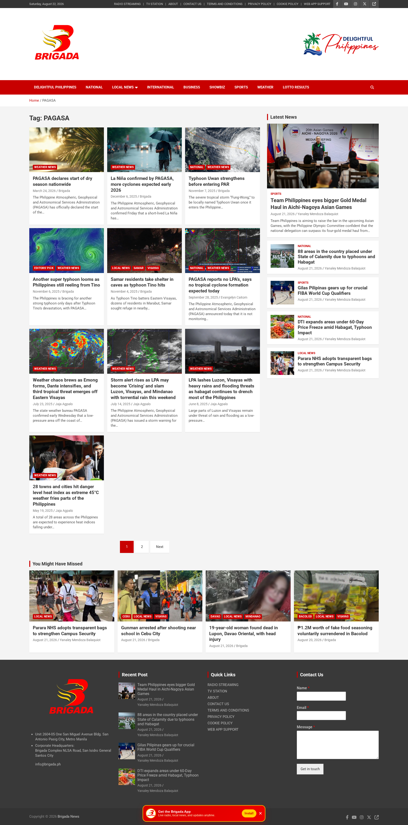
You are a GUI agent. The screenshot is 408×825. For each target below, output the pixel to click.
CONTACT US (192, 4)
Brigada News (68, 816)
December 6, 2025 (124, 196)
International (160, 87)
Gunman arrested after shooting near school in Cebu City (158, 630)
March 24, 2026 (44, 191)
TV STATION (154, 4)
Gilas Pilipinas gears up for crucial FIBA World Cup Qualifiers (332, 290)
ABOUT (173, 4)
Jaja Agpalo (64, 404)
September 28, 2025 (203, 297)
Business (191, 87)
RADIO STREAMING (127, 4)
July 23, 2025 (42, 404)
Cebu (126, 616)
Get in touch (310, 769)
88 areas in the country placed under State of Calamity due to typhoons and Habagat (336, 257)
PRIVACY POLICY (259, 4)
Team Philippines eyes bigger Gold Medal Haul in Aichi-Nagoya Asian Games (166, 689)
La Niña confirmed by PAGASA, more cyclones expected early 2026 (142, 184)
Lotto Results (296, 87)
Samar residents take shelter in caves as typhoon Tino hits (142, 282)
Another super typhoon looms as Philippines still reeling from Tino (66, 282)
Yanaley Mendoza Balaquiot (318, 214)
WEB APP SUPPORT (317, 4)
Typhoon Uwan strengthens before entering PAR (217, 181)
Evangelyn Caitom (234, 297)
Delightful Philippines (55, 87)
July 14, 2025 (120, 404)
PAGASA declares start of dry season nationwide (62, 181)
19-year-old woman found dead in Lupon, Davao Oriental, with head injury (243, 633)
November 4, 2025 (124, 291)
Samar (139, 268)
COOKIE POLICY (287, 4)
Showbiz (217, 87)
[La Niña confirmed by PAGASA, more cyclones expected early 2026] (144, 149)
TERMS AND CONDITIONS (224, 4)
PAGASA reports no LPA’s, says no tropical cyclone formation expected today (220, 285)
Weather (265, 87)
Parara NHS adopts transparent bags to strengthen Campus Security (335, 361)
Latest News (283, 117)
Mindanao (253, 616)
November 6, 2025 (46, 291)
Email (303, 707)
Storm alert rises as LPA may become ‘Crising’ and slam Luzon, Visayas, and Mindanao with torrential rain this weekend (143, 388)
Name (303, 688)
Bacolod (305, 616)
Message (306, 727)
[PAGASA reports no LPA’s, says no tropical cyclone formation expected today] (222, 250)
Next (159, 547)
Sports (241, 87)
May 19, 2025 (43, 510)
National (94, 87)
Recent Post (135, 674)
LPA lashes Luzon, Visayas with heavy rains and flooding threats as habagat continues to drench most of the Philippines (221, 388)
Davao (215, 616)
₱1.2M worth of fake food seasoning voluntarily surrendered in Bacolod (335, 630)
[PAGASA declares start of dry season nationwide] (66, 149)
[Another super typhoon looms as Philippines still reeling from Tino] (66, 250)
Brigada (64, 191)
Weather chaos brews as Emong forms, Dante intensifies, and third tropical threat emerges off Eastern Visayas (65, 388)
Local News (123, 87)
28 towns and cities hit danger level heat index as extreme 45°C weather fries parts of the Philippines (66, 495)
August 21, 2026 (283, 214)
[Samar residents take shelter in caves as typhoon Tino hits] (144, 250)
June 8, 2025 (198, 404)
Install (249, 813)
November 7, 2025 (202, 191)
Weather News (45, 167)
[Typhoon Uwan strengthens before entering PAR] (222, 149)
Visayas (153, 268)
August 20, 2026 (310, 640)
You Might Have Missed (57, 564)
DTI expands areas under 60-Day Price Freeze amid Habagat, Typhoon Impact (335, 327)
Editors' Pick (44, 268)
